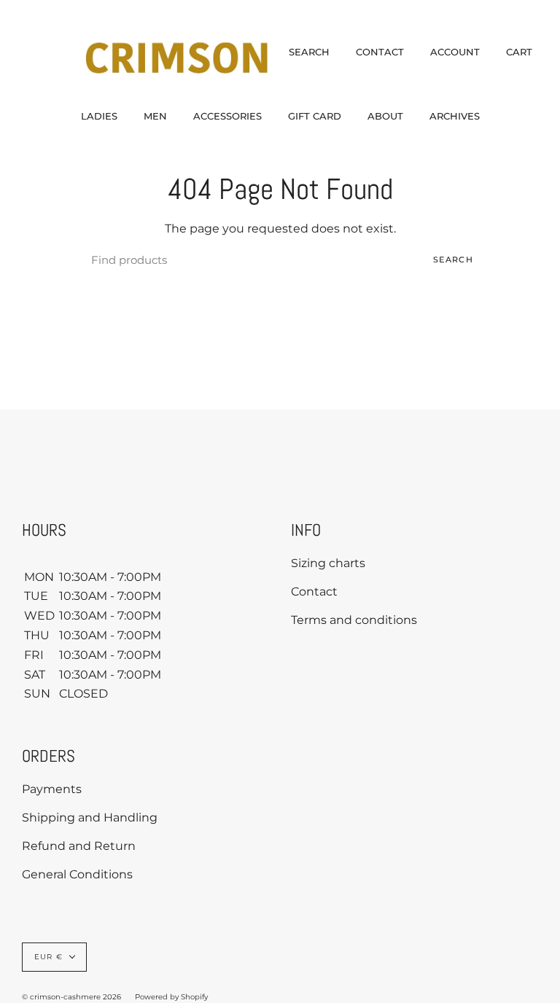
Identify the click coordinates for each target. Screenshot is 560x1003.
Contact (314, 591)
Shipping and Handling (90, 817)
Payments (52, 789)
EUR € (48, 956)
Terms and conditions (354, 620)
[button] (99, 116)
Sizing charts (328, 563)
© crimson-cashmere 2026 (71, 997)
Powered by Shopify (171, 997)
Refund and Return (79, 846)
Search (453, 259)
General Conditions (77, 874)
